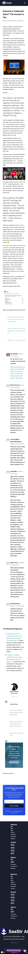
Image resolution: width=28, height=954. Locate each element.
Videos (13, 832)
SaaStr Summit (13, 848)
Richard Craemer (15, 385)
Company (13, 864)
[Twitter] (14, 696)
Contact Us (14, 866)
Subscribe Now (14, 762)
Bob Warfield (14, 354)
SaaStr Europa (13, 850)
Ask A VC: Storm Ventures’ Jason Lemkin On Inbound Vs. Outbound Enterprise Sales (16, 319)
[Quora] (16, 696)
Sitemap (13, 868)
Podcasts (13, 834)
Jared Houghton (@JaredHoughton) (15, 440)
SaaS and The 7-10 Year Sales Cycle (17, 340)
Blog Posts (14, 20)
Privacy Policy (14, 942)
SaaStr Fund (12, 862)
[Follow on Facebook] (5, 949)
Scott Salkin (13, 471)
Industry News (8, 773)
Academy (13, 836)
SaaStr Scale (12, 853)
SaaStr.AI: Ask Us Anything (13, 950)
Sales (18, 20)
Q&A (12, 828)
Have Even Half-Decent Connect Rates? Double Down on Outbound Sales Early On (18, 331)
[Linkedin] (12, 696)
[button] (3, 952)
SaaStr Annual (13, 845)
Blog (12, 830)
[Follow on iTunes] (23, 949)
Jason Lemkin (7, 20)
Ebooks (13, 838)
